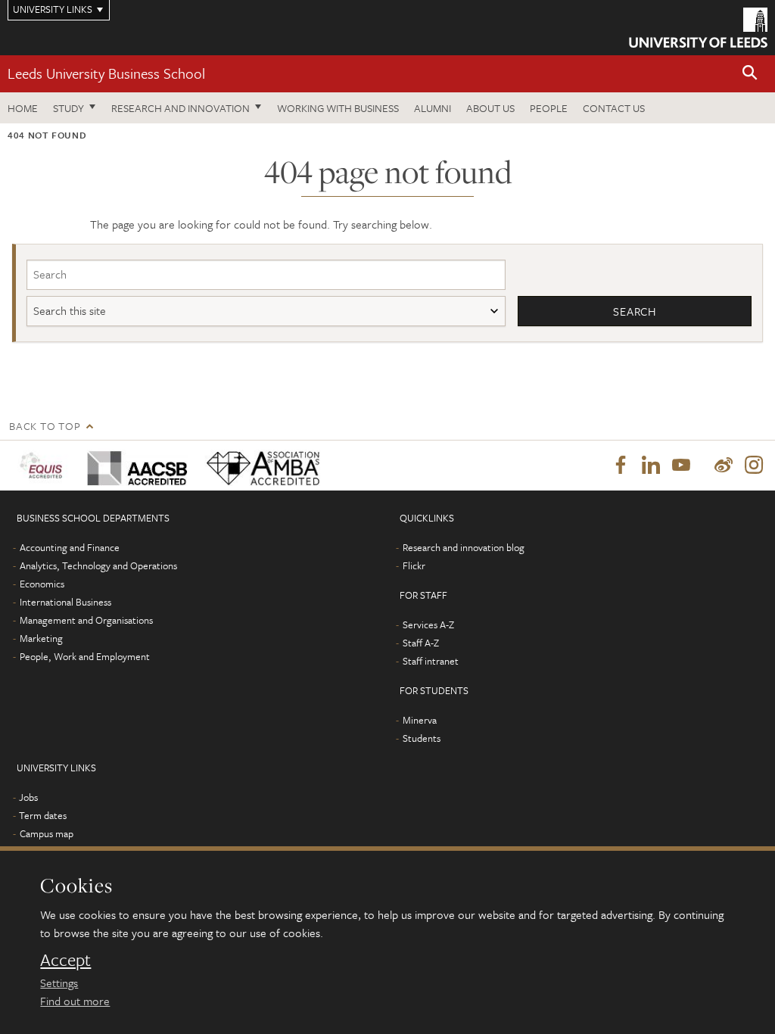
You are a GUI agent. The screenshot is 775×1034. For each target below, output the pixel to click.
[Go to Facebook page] (621, 465)
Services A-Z (428, 624)
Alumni (432, 108)
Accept (65, 960)
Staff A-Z (421, 642)
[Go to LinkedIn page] (651, 465)
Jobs (28, 797)
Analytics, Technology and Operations (98, 565)
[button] (750, 73)
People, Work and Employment (85, 656)
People (549, 108)
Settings (59, 982)
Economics (42, 583)
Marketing (41, 638)
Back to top (44, 426)
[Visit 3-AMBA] (260, 465)
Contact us (614, 108)
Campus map (46, 833)
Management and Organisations (86, 620)
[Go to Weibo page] (723, 465)
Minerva (420, 719)
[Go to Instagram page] (754, 465)
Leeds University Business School (106, 73)
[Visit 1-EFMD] (44, 465)
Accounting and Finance (70, 547)
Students (421, 738)
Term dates (43, 815)
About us (490, 108)
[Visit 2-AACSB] (135, 465)
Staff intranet (431, 660)
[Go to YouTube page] (681, 465)
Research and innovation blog (463, 547)
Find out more (75, 1000)
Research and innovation (180, 108)
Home (23, 108)
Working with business (338, 108)
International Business (65, 601)
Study (68, 108)
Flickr (414, 565)
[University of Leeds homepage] (698, 28)
